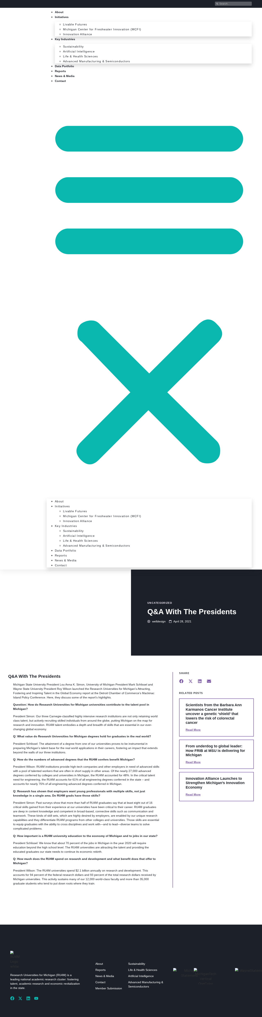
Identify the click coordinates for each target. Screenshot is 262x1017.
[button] (149, 289)
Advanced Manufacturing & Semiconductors (96, 61)
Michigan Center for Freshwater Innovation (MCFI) (102, 29)
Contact (60, 81)
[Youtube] (36, 998)
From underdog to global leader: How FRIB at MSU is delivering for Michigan (215, 750)
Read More (193, 729)
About (59, 12)
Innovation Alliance (77, 34)
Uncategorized (159, 603)
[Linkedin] (28, 998)
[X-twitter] (20, 998)
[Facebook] (12, 998)
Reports (60, 71)
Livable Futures (75, 24)
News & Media (65, 76)
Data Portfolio (64, 66)
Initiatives (62, 17)
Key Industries (65, 39)
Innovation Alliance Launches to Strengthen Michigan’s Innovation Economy (215, 782)
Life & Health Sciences (80, 56)
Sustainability (73, 46)
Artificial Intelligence (79, 51)
